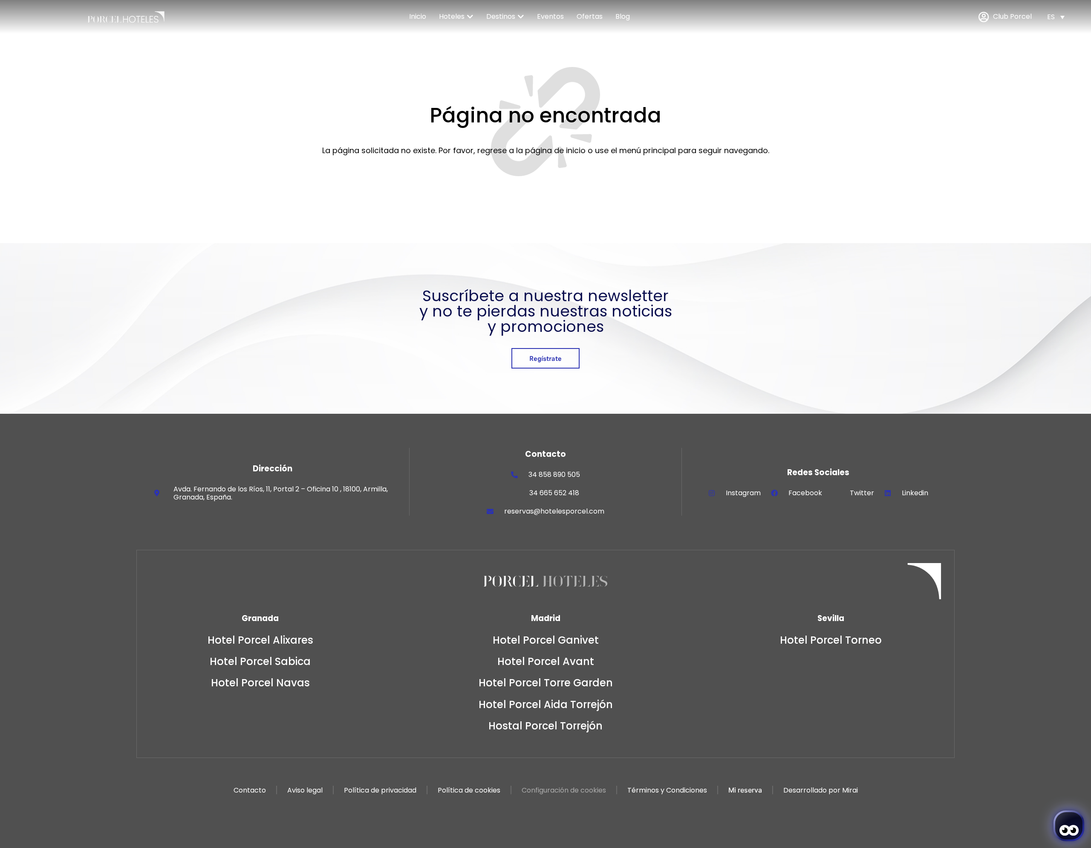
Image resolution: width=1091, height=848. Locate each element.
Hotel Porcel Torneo (831, 640)
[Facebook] (774, 493)
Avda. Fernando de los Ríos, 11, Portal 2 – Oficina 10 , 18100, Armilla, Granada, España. (280, 493)
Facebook (805, 493)
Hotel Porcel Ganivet (546, 640)
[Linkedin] (887, 493)
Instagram (743, 493)
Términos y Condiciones (667, 790)
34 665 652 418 (554, 493)
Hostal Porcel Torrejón (545, 726)
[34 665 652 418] (515, 493)
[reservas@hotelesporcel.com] (490, 511)
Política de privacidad (380, 790)
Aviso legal (305, 790)
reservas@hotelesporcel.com (554, 511)
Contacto (250, 790)
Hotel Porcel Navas (260, 683)
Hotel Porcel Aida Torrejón (546, 704)
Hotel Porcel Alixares (260, 640)
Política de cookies (469, 790)
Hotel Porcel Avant (545, 661)
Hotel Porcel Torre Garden (546, 683)
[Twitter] (835, 493)
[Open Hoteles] (470, 16)
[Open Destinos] (520, 16)
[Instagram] (711, 493)
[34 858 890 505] (514, 474)
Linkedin (915, 493)
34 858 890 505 (554, 474)
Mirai (850, 790)
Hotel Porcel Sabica (260, 661)
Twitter (862, 493)
